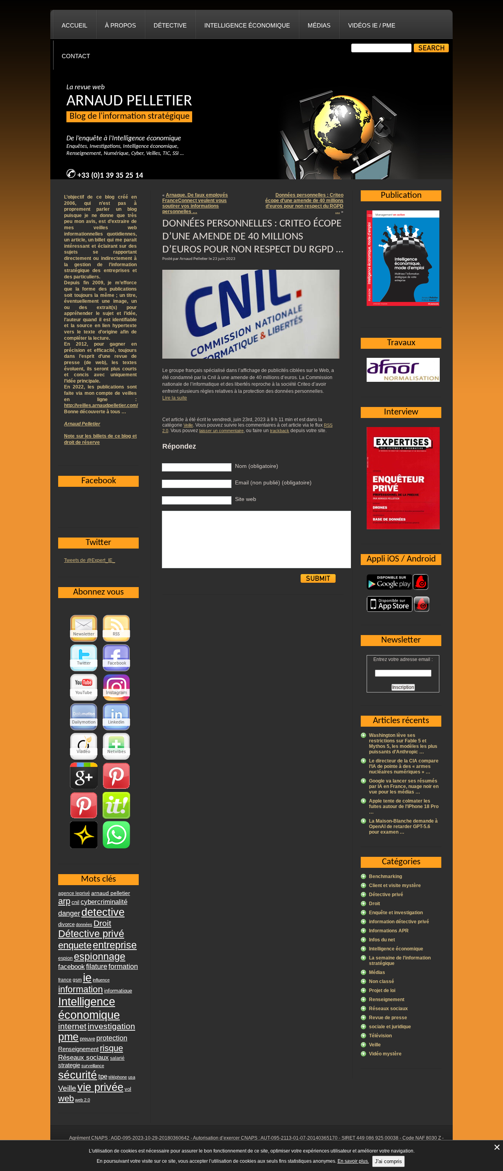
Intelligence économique (247, 25)
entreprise (115, 944)
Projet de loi (382, 990)
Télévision (380, 1035)
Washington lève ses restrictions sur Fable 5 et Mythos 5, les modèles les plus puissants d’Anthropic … (403, 744)
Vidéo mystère (385, 1054)
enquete (75, 945)
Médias (319, 25)
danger (69, 913)
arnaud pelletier (110, 893)
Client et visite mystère (395, 885)
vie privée (100, 1087)
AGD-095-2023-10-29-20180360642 (150, 1138)
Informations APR (389, 930)
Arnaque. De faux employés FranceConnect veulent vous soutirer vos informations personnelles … (195, 203)
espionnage (99, 956)
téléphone (117, 1077)
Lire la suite (174, 398)
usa (131, 1077)
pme (68, 1037)
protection (111, 1038)
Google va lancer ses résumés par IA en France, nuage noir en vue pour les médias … (404, 786)
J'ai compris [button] (388, 1161)
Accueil (74, 25)
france (65, 980)
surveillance (92, 1065)
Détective (170, 25)
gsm (77, 980)
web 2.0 (82, 1099)
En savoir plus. (353, 1161)
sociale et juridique (390, 1026)
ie (87, 977)
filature (96, 966)
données (84, 924)
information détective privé (399, 921)
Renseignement (386, 999)
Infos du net (382, 940)
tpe (102, 1076)
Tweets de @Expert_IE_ (89, 560)
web (66, 1098)
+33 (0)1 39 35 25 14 (110, 176)
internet (72, 1026)
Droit (374, 903)
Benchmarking (385, 876)
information (80, 989)
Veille (188, 425)
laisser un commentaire (221, 430)
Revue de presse (388, 1017)
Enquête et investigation (396, 912)
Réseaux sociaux (388, 1008)
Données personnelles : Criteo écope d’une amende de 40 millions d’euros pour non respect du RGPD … (304, 203)
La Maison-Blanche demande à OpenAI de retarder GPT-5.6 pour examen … (403, 826)
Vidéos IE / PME (371, 25)
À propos (120, 25)
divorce (66, 924)
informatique (118, 991)
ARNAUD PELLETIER (129, 101)
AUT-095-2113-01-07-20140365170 (299, 1138)
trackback (279, 430)
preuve (87, 1039)
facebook (71, 966)
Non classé (381, 981)
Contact (76, 56)
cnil (75, 902)
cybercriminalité (104, 902)
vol (128, 1089)
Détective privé (386, 894)
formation (123, 966)
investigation (111, 1026)
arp (64, 901)
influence (101, 980)
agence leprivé (74, 893)
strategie (69, 1065)
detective (103, 912)
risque (111, 1048)
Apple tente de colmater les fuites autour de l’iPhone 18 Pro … (404, 806)
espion (65, 958)
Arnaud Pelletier (82, 424)
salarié (117, 1058)
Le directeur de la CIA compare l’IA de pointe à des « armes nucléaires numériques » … (404, 766)
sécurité (77, 1075)
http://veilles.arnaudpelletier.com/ (101, 405)
